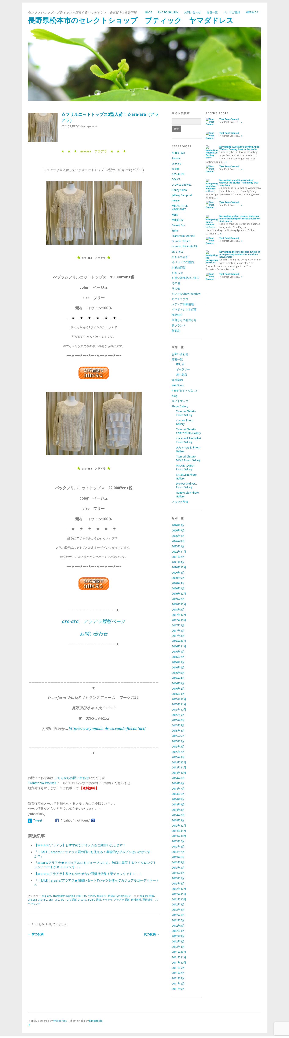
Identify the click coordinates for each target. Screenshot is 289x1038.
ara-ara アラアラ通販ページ (93, 621)
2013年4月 (178, 867)
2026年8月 (178, 525)
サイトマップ (180, 401)
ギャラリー (183, 369)
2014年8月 (178, 783)
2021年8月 (178, 557)
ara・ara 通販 (69, 899)
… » (240, 122)
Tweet (37, 820)
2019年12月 (179, 593)
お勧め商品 (179, 267)
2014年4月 (178, 804)
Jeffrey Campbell (182, 195)
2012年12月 (179, 888)
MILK (175, 214)
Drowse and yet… (183, 184)
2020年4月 (178, 583)
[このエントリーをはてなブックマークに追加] (30, 820)
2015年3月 (178, 746)
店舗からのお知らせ (119, 895)
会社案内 (177, 380)
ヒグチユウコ (180, 299)
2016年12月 (179, 641)
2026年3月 (178, 541)
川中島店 (181, 374)
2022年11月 (179, 551)
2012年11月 (179, 894)
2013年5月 (178, 862)
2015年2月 (178, 751)
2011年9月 (178, 968)
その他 (91, 895)
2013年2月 (178, 878)
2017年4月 (178, 630)
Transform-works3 (63, 895)
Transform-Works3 (42, 783)
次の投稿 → (152, 934)
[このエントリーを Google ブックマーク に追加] (93, 820)
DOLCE (176, 179)
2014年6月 (178, 794)
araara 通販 (94, 899)
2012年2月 (178, 941)
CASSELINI (178, 174)
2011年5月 (178, 988)
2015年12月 (179, 699)
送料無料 (136, 899)
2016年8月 (178, 657)
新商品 (176, 330)
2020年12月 (179, 567)
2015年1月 (178, 757)
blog (148, 12)
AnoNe (176, 158)
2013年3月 (178, 873)
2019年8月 (178, 599)
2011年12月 (179, 952)
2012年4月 (178, 931)
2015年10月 (179, 709)
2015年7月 (178, 725)
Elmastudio (96, 1020)
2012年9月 (178, 904)
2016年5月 (178, 672)
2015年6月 (178, 730)
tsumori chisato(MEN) (185, 246)
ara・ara (54, 899)
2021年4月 (178, 562)
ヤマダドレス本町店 (184, 309)
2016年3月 (178, 683)
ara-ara (32, 899)
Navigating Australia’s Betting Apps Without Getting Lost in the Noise (239, 148)
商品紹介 (101, 895)
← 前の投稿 (36, 934)
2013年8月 (178, 846)
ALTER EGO (178, 153)
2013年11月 (179, 831)
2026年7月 (178, 530)
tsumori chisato (181, 241)
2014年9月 (178, 778)
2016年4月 (178, 678)
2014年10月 (179, 772)
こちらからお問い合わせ (71, 778)
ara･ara (46, 895)
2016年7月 (178, 662)
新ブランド (179, 325)
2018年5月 (178, 609)
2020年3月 (178, 588)
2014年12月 (179, 762)
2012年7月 (178, 915)
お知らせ (81, 895)
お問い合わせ (192, 12)
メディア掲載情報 (183, 304)
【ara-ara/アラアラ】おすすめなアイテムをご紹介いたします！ (80, 845)
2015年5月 (178, 736)
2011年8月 (178, 973)
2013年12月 (179, 825)
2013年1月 (178, 883)
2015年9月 (178, 714)
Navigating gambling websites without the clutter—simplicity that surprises (238, 182)
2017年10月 (179, 620)
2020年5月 (178, 577)
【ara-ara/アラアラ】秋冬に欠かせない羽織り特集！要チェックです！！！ (88, 874)
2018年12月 (179, 604)
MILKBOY (177, 220)
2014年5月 (178, 799)
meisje (176, 200)
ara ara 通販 (147, 895)
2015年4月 (178, 741)
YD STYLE (177, 251)
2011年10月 (179, 962)
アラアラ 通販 (122, 899)
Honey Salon (179, 190)
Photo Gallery (168, 12)
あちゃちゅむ (180, 257)
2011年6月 (178, 983)
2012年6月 (178, 920)
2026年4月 (178, 535)
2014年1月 (178, 820)
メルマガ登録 (232, 12)
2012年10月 (179, 899)
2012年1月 (178, 946)
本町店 (180, 364)
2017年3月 (178, 635)
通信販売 (147, 899)
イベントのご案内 (183, 262)
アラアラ (107, 899)
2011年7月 (178, 978)
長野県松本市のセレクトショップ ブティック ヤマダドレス (131, 20)
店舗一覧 (212, 12)
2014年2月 (178, 815)
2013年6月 (178, 857)
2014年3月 (178, 809)
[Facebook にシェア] (57, 820)
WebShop (252, 12)
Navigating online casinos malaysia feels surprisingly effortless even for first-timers (239, 218)
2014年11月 (179, 767)
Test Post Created (229, 119)
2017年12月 (179, 614)
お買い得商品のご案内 (185, 277)
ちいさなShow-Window (186, 293)
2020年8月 (178, 572)
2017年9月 (178, 625)
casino (176, 168)
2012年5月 (178, 925)
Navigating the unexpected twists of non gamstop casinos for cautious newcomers (239, 254)
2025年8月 (178, 546)
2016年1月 (178, 694)
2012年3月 (178, 936)
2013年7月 (178, 851)
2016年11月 (179, 646)
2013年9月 (178, 841)
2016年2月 (178, 688)
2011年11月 (179, 957)
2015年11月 (179, 704)
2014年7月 (178, 788)
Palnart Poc (178, 225)
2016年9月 (178, 651)
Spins (175, 230)
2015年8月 (178, 720)
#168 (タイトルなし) (184, 390)
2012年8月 (178, 909)
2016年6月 (178, 667)
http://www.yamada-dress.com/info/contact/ (107, 728)
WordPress (60, 1020)
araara (82, 899)
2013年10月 (179, 836)
